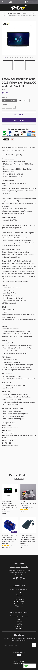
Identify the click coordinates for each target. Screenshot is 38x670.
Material (4, 97)
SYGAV (4, 89)
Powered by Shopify (19, 663)
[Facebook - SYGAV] (17, 578)
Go (34, 645)
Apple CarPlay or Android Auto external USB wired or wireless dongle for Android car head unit (28, 539)
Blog (19, 597)
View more (19, 478)
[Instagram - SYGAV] (21, 578)
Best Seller (19, 624)
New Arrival (19, 626)
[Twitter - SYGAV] (14, 578)
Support (18, 628)
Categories (18, 622)
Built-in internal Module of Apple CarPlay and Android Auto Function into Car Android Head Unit (9, 506)
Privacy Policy (19, 606)
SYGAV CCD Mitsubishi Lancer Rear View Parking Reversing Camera (28, 505)
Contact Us (24, 567)
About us (19, 595)
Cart (32, 2)
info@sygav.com (15, 567)
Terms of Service (19, 604)
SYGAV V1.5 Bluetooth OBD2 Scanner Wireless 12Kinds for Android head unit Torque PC (9, 539)
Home (4, 13)
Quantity (5, 104)
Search (19, 593)
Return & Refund (19, 601)
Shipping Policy (19, 599)
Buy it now (19, 120)
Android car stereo (13, 13)
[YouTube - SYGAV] (24, 578)
